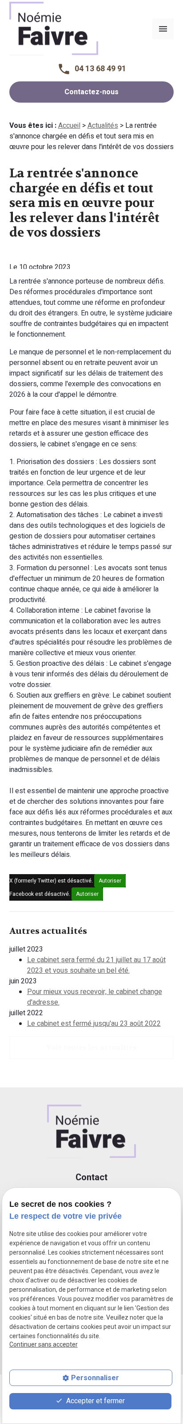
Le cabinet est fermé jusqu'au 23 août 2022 (94, 1023)
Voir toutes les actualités (91, 1047)
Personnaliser (95, 1378)
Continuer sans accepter (43, 1344)
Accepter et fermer (94, 1401)
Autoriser (110, 881)
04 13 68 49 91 (100, 69)
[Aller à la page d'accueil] (53, 28)
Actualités (103, 125)
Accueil (69, 125)
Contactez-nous (91, 92)
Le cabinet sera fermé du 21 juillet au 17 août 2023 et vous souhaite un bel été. (96, 965)
